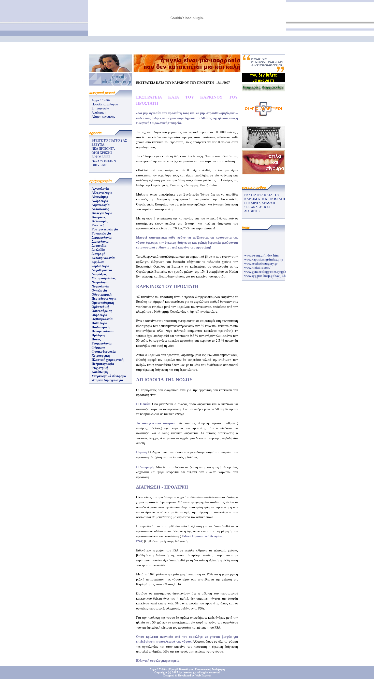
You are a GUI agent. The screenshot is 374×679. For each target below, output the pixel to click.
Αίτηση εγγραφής (103, 116)
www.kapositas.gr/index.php (263, 257)
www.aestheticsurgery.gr (260, 261)
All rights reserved (208, 672)
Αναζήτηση (99, 112)
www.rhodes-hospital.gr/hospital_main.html (274, 278)
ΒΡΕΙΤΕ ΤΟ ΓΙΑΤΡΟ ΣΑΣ (109, 140)
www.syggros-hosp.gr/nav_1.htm (266, 273)
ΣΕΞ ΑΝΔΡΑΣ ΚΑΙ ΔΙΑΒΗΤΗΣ (257, 209)
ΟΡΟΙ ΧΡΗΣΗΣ (102, 153)
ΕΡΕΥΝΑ (98, 144)
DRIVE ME (99, 165)
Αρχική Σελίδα (101, 100)
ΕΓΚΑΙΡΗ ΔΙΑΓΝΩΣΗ (259, 203)
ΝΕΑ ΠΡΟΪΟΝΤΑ (103, 148)
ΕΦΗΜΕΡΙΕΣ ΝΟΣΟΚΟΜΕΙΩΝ (104, 159)
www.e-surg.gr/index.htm (261, 253)
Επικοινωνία (100, 108)
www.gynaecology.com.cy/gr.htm (267, 269)
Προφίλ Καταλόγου (105, 104)
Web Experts (203, 675)
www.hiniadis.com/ (257, 265)
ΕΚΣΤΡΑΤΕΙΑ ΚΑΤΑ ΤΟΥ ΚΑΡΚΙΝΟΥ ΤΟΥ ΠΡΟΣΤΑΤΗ (264, 197)
